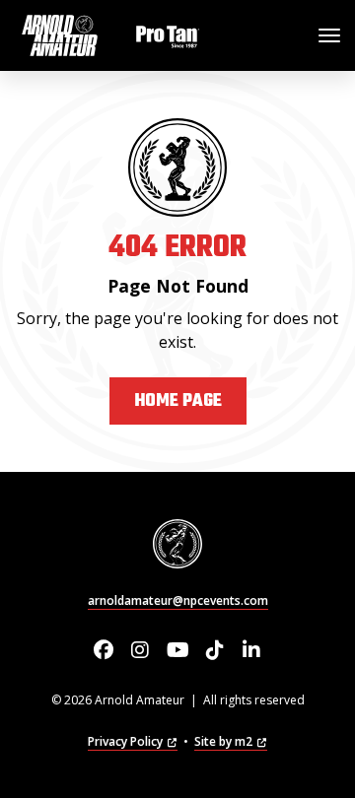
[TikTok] (214, 650)
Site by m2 (223, 741)
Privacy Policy (125, 741)
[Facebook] (104, 650)
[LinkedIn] (252, 650)
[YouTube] (178, 650)
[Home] (113, 35)
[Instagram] (140, 650)
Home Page (178, 401)
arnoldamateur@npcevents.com (178, 600)
